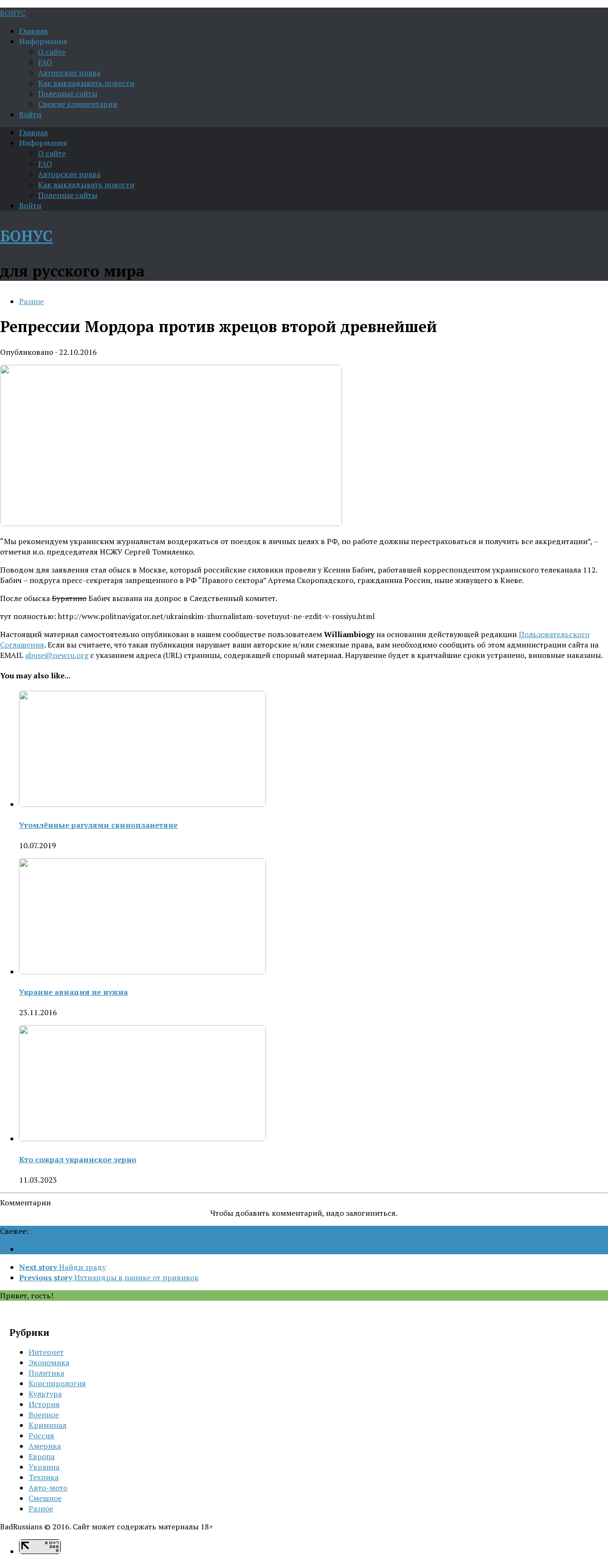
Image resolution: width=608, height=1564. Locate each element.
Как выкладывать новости (86, 83)
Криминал (47, 1425)
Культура (45, 1393)
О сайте (52, 51)
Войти (30, 114)
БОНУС (13, 13)
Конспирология (57, 1383)
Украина (43, 1467)
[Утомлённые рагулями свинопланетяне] (142, 804)
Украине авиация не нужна (73, 992)
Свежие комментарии (77, 104)
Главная (33, 31)
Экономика (48, 1362)
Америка (44, 1446)
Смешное (45, 1498)
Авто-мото (47, 1487)
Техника (43, 1477)
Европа (41, 1456)
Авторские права (69, 72)
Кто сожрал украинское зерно (77, 1159)
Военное (43, 1414)
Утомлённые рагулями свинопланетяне (98, 825)
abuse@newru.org (56, 655)
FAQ (45, 62)
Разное (31, 301)
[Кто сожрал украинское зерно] (142, 1138)
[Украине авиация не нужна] (142, 971)
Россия (41, 1435)
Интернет (46, 1352)
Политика (46, 1373)
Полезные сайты (67, 93)
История (44, 1404)
